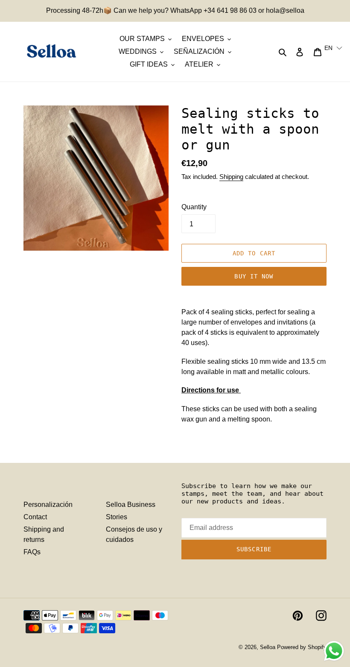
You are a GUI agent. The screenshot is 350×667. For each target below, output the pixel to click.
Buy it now (253, 276)
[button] (333, 48)
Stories (116, 517)
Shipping (231, 176)
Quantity (194, 207)
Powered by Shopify (302, 647)
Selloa (267, 647)
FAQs (32, 552)
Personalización (48, 504)
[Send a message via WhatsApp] (334, 651)
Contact (35, 517)
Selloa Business (130, 504)
